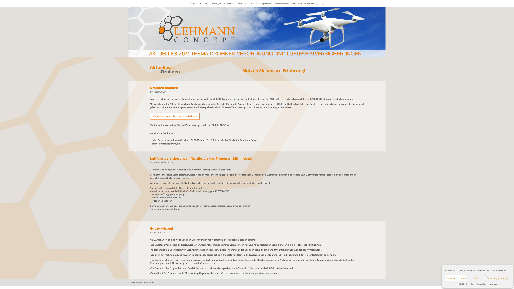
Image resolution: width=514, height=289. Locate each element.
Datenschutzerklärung (479, 284)
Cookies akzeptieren (456, 278)
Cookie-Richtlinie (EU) (308, 4)
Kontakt (253, 4)
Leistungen (216, 4)
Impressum (494, 284)
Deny (476, 278)
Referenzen (229, 4)
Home (192, 4)
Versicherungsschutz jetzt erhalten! (175, 116)
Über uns (203, 4)
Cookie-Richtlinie (462, 284)
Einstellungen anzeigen (498, 278)
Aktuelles (242, 4)
